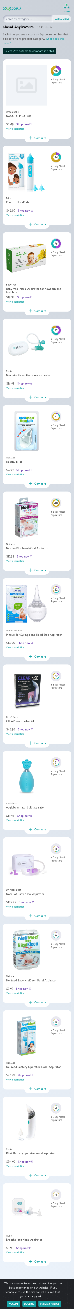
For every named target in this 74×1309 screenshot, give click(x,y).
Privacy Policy (49, 1304)
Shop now (24, 124)
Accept (13, 1304)
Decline (29, 1304)
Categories (62, 18)
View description (15, 129)
